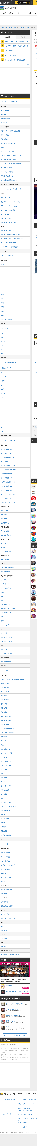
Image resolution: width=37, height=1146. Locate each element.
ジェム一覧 (4, 938)
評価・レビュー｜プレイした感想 (10, 131)
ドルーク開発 (5, 683)
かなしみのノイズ (6, 786)
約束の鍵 (3, 827)
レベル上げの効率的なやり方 (9, 180)
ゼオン (3, 385)
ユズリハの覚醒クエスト (8, 482)
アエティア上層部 (6, 877)
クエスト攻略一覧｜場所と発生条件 (15, 60)
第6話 (2, 311)
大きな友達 (4, 712)
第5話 (2, 307)
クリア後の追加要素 (7, 319)
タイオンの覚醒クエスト (8, 465)
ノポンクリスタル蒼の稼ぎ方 (9, 247)
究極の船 (3, 823)
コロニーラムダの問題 (7, 732)
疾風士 (3, 592)
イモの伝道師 (5, 819)
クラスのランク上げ (7, 168)
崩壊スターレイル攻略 (24, 1108)
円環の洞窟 (4, 894)
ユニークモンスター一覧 (8, 918)
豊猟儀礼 (3, 814)
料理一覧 (3, 946)
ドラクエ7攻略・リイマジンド (26, 1104)
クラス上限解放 (5, 572)
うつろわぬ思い (5, 531)
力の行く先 (4, 515)
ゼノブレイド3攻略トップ (9, 102)
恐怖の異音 (4, 708)
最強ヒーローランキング (9, 368)
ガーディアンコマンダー (8, 608)
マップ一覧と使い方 (10, 55)
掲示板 (23, 37)
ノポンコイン (5, 930)
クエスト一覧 (6, 670)
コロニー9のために (6, 765)
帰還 (2, 798)
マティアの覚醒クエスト (8, 502)
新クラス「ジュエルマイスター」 (10, 234)
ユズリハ (3, 389)
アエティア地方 (5, 853)
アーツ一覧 (4, 633)
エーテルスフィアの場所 (8, 210)
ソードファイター (6, 580)
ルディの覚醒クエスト (7, 474)
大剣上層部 (4, 873)
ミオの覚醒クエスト (7, 461)
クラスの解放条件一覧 (7, 567)
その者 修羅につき (6, 535)
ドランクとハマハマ (7, 704)
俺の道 (3, 547)
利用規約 (20, 1094)
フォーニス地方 (5, 857)
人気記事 (7, 37)
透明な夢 (3, 543)
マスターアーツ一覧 (7, 637)
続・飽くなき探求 (6, 802)
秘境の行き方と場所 (7, 906)
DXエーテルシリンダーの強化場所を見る (13, 679)
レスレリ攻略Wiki (22, 1127)
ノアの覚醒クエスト (7, 453)
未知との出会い (5, 559)
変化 (2, 745)
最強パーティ (5, 123)
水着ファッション (6, 218)
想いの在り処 (5, 510)
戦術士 (3, 596)
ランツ (3, 337)
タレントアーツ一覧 (7, 641)
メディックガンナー (7, 588)
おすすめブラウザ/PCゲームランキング (15, 1035)
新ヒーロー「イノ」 (7, 198)
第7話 (2, 315)
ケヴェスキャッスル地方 (8, 865)
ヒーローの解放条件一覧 (9, 362)
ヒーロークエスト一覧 (8, 440)
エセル (3, 373)
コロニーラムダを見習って (8, 806)
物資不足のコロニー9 (7, 716)
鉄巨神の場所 (5, 902)
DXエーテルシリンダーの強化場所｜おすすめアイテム (17, 41)
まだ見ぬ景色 (5, 523)
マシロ (3, 393)
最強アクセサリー (6, 119)
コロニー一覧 (9, 50)
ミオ (2, 345)
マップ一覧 (5, 844)
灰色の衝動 (4, 519)
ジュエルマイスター (7, 551)
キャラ (29, 13)
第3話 (2, 299)
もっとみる (26, 65)
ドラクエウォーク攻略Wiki (25, 1111)
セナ (2, 349)
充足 (2, 773)
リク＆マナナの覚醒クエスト (9, 470)
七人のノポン (5, 691)
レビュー (11, 13)
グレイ (3, 431)
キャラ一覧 (5, 328)
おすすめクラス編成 (7, 172)
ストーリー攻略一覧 (8, 256)
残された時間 (5, 724)
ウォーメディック (6, 604)
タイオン (3, 353)
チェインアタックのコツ (8, 151)
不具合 (3, 782)
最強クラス (4, 114)
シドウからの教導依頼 (7, 728)
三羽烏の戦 (4, 757)
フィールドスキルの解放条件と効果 (11, 164)
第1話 (2, 264)
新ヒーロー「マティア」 (8, 230)
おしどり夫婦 (5, 790)
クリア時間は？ (5, 135)
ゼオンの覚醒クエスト (7, 478)
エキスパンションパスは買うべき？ (12, 189)
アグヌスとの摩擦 (6, 835)
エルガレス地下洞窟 (7, 890)
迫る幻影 (3, 741)
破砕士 (3, 600)
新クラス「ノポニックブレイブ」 (10, 202)
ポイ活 (11, 2)
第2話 (2, 295)
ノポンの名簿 (5, 687)
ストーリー (21, 13)
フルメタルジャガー (7, 613)
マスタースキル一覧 (7, 653)
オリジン (3, 881)
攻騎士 (3, 617)
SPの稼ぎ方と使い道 (7, 176)
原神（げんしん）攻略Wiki (25, 1114)
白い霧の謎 (4, 778)
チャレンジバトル (6, 214)
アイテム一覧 (5, 926)
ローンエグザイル (6, 625)
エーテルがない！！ (7, 761)
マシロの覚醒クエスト (7, 486)
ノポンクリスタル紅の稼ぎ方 (9, 222)
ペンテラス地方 (5, 861)
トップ (4, 13)
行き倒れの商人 (5, 700)
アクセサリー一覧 (6, 661)
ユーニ (3, 341)
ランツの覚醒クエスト (7, 457)
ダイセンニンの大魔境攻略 (8, 243)
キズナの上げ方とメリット (8, 159)
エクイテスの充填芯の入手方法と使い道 (16, 46)
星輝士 (3, 621)
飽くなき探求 (5, 769)
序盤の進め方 (5, 139)
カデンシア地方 (5, 869)
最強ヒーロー (5, 110)
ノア (2, 333)
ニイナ (3, 397)
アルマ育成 (4, 696)
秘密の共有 (4, 737)
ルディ (3, 381)
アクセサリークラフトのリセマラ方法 (12, 239)
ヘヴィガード (5, 584)
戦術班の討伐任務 (6, 720)
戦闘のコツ (4, 147)
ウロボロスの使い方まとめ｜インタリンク (13, 155)
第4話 (2, 303)
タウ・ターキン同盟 (7, 753)
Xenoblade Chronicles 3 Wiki (10, 955)
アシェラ (3, 427)
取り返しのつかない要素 (8, 143)
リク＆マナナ (5, 377)
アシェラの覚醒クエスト (8, 494)
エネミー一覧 (5, 914)
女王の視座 (4, 831)
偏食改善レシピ (5, 749)
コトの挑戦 (4, 794)
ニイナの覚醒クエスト (7, 490)
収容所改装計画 (5, 810)
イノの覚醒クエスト (7, 498)
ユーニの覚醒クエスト (7, 449)
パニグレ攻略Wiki (22, 1123)
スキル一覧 (4, 649)
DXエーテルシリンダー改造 (9, 206)
